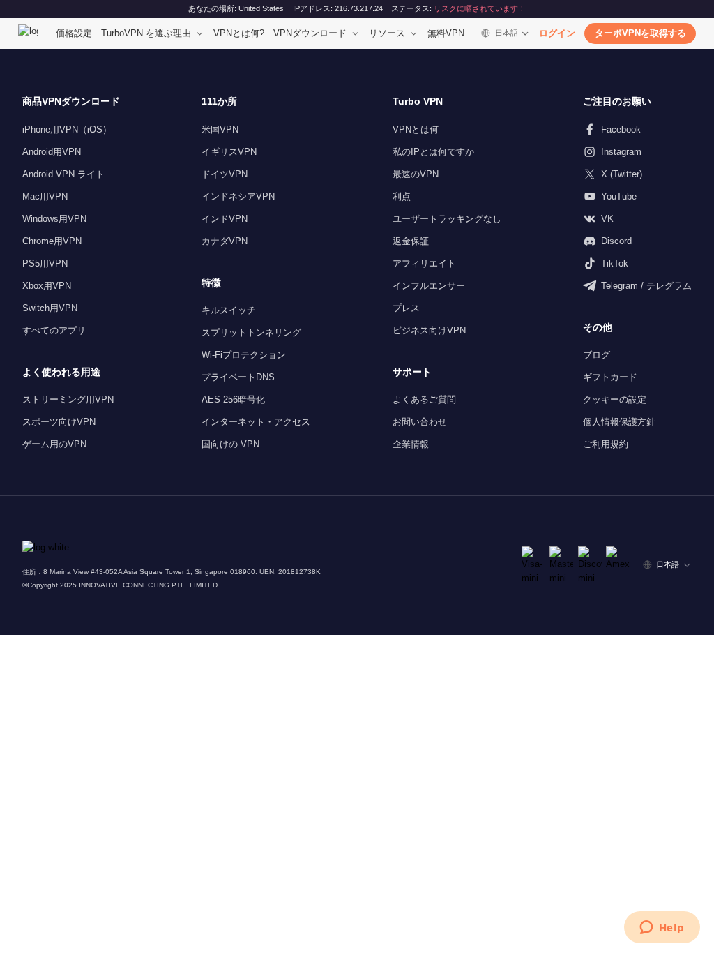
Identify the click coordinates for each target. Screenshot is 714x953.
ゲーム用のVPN (54, 444)
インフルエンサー (429, 285)
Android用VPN (51, 152)
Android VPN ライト (63, 174)
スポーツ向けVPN (59, 422)
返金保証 (411, 241)
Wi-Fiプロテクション (244, 355)
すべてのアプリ (54, 330)
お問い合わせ (420, 422)
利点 (402, 196)
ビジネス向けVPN (429, 330)
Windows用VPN (54, 218)
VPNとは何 (416, 129)
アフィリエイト (424, 263)
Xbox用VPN (46, 285)
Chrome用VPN (52, 241)
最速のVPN (416, 174)
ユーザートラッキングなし (447, 218)
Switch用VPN (49, 308)
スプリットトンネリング (251, 332)
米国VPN (220, 129)
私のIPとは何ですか (433, 152)
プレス (406, 308)
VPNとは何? (238, 33)
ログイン (557, 33)
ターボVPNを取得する (640, 33)
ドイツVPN (225, 174)
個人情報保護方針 (619, 422)
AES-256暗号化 (233, 399)
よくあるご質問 (424, 399)
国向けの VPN (230, 444)
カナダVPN (225, 241)
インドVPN (225, 218)
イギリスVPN (229, 152)
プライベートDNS (238, 377)
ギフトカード (610, 377)
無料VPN (445, 33)
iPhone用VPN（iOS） (67, 129)
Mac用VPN (45, 196)
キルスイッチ (229, 310)
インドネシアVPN (238, 196)
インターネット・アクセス (256, 422)
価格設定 (74, 33)
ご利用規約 (605, 444)
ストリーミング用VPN (68, 399)
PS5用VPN (45, 263)
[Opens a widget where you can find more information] (661, 928)
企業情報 (411, 444)
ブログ (596, 355)
